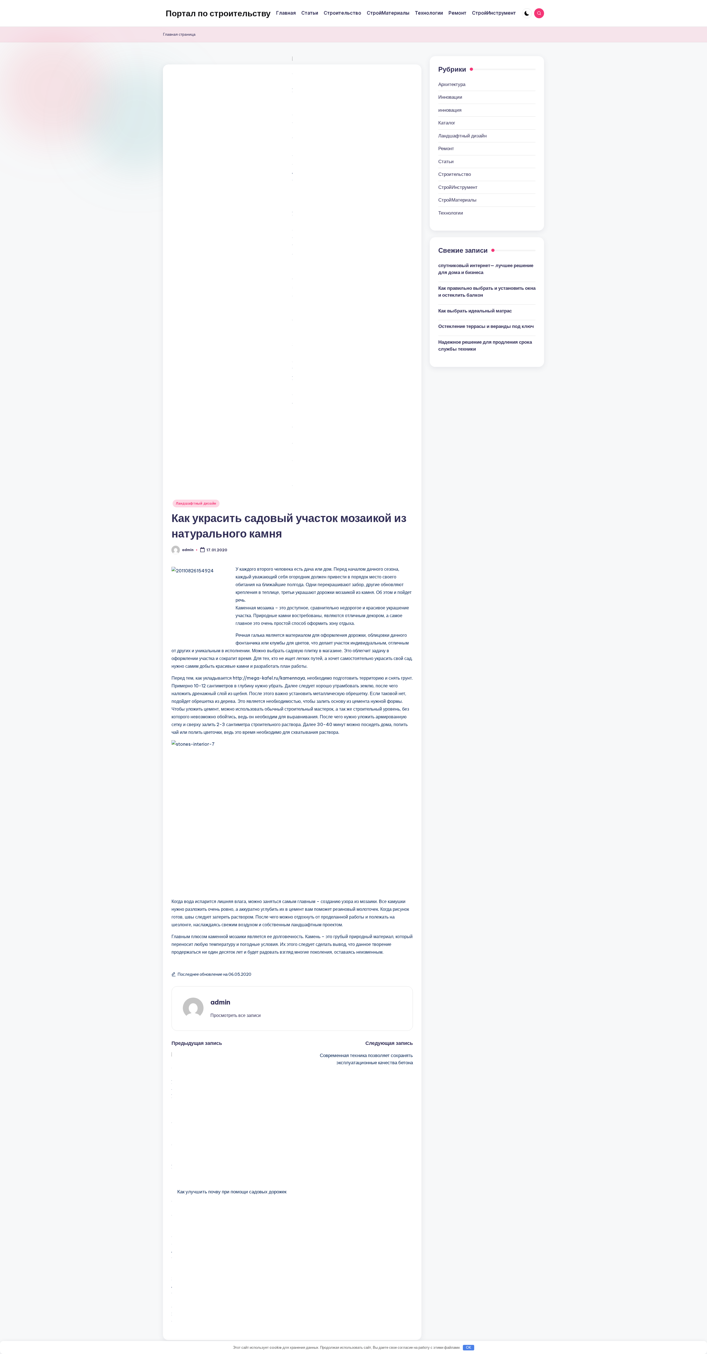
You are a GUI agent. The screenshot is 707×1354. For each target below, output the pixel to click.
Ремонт (446, 148)
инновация (449, 110)
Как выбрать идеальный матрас (475, 310)
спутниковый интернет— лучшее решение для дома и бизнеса (485, 268)
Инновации (450, 97)
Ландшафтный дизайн (196, 503)
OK (468, 1347)
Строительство (454, 174)
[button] (235, 1015)
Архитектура (451, 84)
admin (220, 1002)
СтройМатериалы (457, 200)
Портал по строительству (218, 13)
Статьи (446, 161)
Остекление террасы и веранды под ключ (486, 326)
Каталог (446, 123)
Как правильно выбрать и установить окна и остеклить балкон (486, 291)
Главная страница (179, 34)
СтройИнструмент (458, 187)
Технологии (450, 213)
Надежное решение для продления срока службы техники (485, 345)
